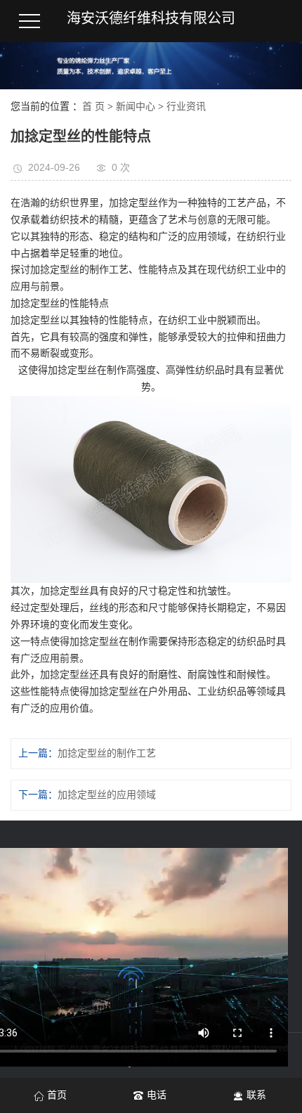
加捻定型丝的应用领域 (107, 795)
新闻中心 (135, 106)
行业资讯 (186, 106)
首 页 (93, 106)
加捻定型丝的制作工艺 (107, 753)
